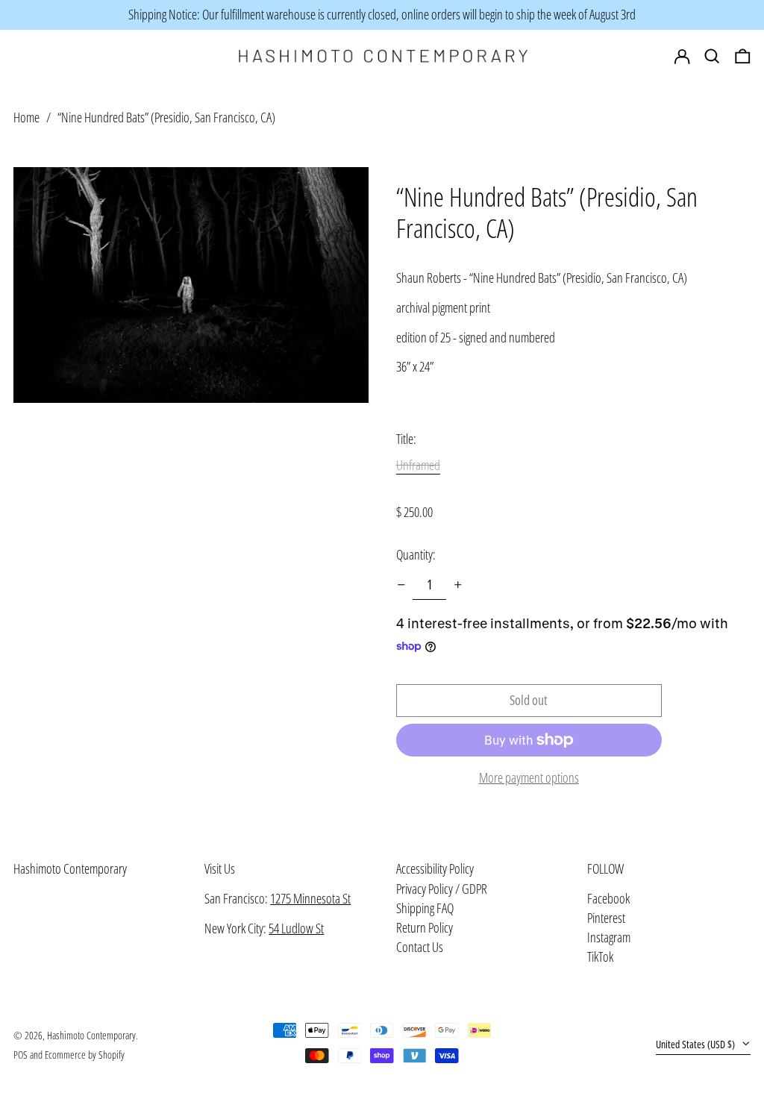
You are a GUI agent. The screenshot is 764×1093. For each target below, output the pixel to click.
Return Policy (424, 927)
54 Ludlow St (296, 928)
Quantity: (416, 555)
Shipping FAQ (425, 908)
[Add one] (458, 585)
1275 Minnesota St (310, 898)
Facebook (608, 899)
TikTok (600, 957)
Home (26, 117)
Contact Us (419, 947)
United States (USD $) (696, 1044)
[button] (742, 56)
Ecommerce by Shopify (85, 1054)
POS (20, 1054)
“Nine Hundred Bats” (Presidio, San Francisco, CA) (166, 117)
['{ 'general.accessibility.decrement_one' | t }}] (401, 585)
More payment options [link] (529, 778)
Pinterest (606, 918)
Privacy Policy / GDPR (441, 889)
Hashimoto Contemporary (70, 868)
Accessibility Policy (435, 868)
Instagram (608, 938)
